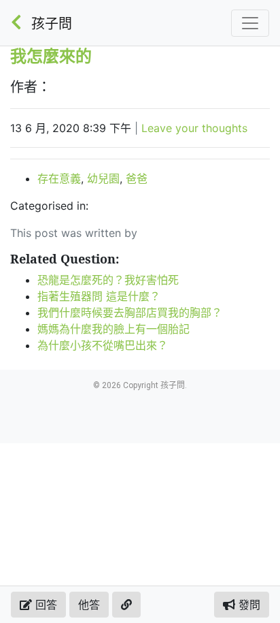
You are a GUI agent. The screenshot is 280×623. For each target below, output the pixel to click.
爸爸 (136, 178)
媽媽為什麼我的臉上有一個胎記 (113, 329)
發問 (247, 604)
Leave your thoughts (194, 128)
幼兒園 (103, 178)
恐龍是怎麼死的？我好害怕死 (108, 280)
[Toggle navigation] (250, 23)
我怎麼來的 (51, 55)
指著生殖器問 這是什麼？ (98, 296)
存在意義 (59, 178)
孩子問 (51, 24)
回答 (44, 604)
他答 (89, 604)
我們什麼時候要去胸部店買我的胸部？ (129, 312)
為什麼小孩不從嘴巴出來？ (102, 345)
